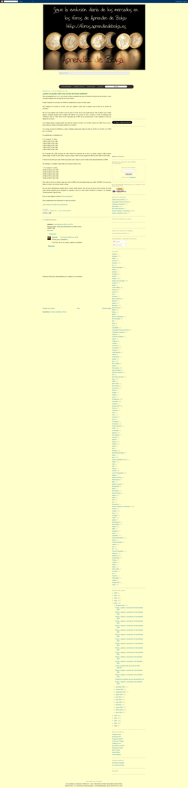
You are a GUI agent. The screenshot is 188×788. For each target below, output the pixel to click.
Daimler (114, 359)
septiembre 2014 (121, 692)
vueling (114, 580)
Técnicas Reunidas (117, 551)
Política (114, 508)
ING (113, 466)
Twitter (114, 564)
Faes (113, 412)
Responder (50, 230)
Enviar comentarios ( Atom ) (59, 312)
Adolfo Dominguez (117, 267)
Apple (114, 285)
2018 (115, 593)
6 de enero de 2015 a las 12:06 (69, 237)
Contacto (100, 86)
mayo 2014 (119, 702)
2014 (115, 603)
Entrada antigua (106, 308)
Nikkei (114, 495)
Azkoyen (115, 296)
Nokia (114, 497)
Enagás (114, 392)
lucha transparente (67, 196)
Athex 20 (115, 290)
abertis (114, 258)
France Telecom (117, 426)
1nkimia (114, 254)
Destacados (115, 206)
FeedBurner (132, 177)
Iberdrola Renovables (118, 453)
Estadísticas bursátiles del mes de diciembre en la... (130, 679)
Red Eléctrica (116, 522)
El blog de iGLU (116, 736)
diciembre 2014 (120, 605)
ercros (114, 397)
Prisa (113, 513)
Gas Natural (115, 435)
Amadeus (115, 274)
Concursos (115, 345)
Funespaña (115, 430)
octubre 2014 (119, 689)
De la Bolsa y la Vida (118, 745)
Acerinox (115, 263)
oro (113, 502)
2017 (115, 595)
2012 (115, 718)
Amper (114, 276)
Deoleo (114, 365)
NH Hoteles (115, 491)
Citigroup (115, 341)
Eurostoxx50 (116, 406)
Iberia (114, 455)
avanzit (114, 292)
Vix (113, 573)
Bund (113, 323)
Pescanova (115, 504)
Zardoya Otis (116, 582)
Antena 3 (115, 283)
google (114, 439)
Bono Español (116, 319)
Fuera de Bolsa (116, 754)
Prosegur (115, 515)
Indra (113, 464)
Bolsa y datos (116, 750)
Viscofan (115, 571)
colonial (114, 343)
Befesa (114, 312)
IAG (113, 448)
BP (113, 321)
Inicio (78, 308)
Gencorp (114, 437)
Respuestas (52, 234)
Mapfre (114, 475)
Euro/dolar (115, 401)
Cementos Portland (117, 336)
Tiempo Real (91, 86)
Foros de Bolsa (66, 86)
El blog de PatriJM (117, 739)
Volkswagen (115, 578)
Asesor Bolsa (116, 752)
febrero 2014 (119, 710)
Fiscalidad (115, 421)
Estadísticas (116, 399)
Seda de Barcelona (117, 538)
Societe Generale (117, 542)
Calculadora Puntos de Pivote (120, 202)
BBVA (114, 310)
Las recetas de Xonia (118, 765)
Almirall (114, 272)
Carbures (115, 334)
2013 (115, 715)
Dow (113, 379)
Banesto (114, 301)
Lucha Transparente (64, 210)
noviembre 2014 (120, 687)
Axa (113, 294)
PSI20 (114, 517)
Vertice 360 (115, 569)
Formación (53, 210)
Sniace (114, 540)
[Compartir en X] (48, 213)
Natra (114, 488)
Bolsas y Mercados (117, 316)
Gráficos (114, 444)
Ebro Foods (115, 383)
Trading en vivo (116, 743)
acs (113, 265)
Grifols (114, 446)
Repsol (114, 526)
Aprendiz (55, 237)
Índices (114, 156)
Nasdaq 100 (115, 486)
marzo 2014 (119, 707)
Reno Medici (116, 524)
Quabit (114, 520)
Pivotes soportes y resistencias (121, 211)
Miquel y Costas (117, 484)
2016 (115, 598)
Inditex (114, 462)
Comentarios (118, 245)
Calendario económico (118, 204)
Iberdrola (114, 450)
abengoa (114, 256)
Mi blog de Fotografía (118, 763)
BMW (114, 314)
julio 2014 (119, 697)
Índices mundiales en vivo (119, 213)
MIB (113, 482)
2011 (115, 720)
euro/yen (114, 403)
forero (58, 96)
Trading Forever (116, 734)
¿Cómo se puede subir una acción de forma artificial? (65, 94)
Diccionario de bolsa (118, 208)
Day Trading (115, 363)
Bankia (114, 303)
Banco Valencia (116, 298)
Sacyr (114, 533)
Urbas (114, 567)
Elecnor (114, 390)
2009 (115, 726)
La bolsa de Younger (118, 741)
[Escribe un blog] (46, 213)
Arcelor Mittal (116, 287)
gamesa (114, 433)
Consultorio (115, 348)
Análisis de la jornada (118, 199)
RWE (113, 529)
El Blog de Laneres (117, 748)
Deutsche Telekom (117, 372)
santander (115, 535)
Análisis (114, 278)
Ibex (113, 457)
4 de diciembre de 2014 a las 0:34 (63, 224)
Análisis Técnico (79, 86)
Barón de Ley (116, 307)
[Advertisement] (94, 80)
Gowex (114, 441)
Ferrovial (114, 417)
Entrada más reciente (49, 308)
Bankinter (115, 305)
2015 (115, 600)
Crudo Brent (115, 357)
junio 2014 (119, 699)
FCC (113, 415)
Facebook (115, 410)
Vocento (114, 576)
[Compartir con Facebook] (50, 213)
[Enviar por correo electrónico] (43, 213)
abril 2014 (119, 704)
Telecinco (115, 553)
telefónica (115, 555)
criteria (114, 354)
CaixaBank (115, 327)
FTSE (114, 428)
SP (113, 549)
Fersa (114, 419)
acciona (114, 260)
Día (113, 374)
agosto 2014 (119, 694)
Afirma (114, 269)
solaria (114, 544)
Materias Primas (117, 477)
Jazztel (114, 470)
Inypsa (114, 468)
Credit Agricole (116, 352)
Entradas (117, 241)
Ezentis (114, 408)
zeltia (114, 584)
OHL (113, 500)
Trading (114, 560)
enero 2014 (119, 712)
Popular (114, 511)
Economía (115, 388)
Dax (113, 361)
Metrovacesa (116, 479)
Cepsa (114, 339)
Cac (113, 325)
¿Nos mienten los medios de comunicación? (55, 204)
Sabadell (114, 531)
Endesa (114, 395)
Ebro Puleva (115, 386)
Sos (113, 546)
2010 (115, 723)
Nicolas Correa (116, 493)
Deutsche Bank (116, 370)
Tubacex (114, 562)
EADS (114, 381)
